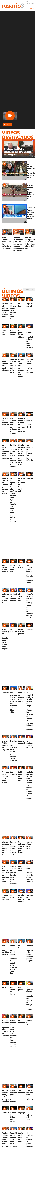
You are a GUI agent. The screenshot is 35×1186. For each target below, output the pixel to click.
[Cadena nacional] (21, 748)
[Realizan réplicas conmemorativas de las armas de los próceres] (5, 1137)
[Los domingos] (13, 782)
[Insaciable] (29, 497)
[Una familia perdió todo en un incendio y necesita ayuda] (29, 571)
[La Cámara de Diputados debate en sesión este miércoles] (29, 336)
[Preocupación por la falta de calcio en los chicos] (5, 782)
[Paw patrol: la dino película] (5, 571)
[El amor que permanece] (5, 896)
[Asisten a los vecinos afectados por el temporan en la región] (5, 308)
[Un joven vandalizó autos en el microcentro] (5, 365)
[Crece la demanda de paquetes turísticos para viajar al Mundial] (13, 872)
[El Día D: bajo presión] (21, 636)
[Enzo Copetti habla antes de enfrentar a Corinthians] (7, 240)
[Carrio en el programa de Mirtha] (21, 1137)
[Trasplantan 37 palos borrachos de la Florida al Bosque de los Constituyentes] (13, 748)
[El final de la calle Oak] (13, 571)
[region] (17, 26)
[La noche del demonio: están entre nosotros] (5, 453)
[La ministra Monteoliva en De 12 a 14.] (29, 748)
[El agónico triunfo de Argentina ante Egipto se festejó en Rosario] (29, 995)
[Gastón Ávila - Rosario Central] (21, 896)
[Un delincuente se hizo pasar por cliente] (21, 846)
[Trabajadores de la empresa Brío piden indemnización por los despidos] (29, 958)
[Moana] (5, 995)
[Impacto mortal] (29, 308)
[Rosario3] (13, 4)
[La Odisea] (21, 958)
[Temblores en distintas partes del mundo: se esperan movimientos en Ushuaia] (18, 240)
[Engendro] (29, 636)
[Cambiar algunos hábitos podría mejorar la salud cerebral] (13, 846)
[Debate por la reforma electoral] (5, 423)
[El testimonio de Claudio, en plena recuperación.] (29, 1137)
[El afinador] (21, 1031)
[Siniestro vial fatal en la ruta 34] (5, 603)
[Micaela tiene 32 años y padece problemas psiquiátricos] (5, 1093)
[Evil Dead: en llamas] (13, 995)
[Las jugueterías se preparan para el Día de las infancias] (29, 453)
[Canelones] (5, 708)
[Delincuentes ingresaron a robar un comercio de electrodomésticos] (21, 423)
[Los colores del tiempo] (29, 1114)
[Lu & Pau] (21, 308)
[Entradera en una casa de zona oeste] (21, 708)
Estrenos (7, 124)
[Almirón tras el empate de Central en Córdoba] (29, 365)
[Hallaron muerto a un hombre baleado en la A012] (13, 365)
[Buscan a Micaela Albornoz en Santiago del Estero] (5, 872)
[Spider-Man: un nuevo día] (21, 782)
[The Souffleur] (21, 1093)
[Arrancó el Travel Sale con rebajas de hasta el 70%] (21, 365)
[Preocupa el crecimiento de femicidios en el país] (21, 497)
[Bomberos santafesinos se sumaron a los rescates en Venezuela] (5, 1031)
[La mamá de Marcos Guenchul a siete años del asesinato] (29, 872)
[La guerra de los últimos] (21, 336)
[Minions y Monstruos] (29, 1031)
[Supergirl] (21, 1114)
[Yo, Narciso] (21, 571)
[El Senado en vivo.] (21, 603)
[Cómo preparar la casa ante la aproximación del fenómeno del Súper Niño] (13, 708)
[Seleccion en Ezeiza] (29, 896)
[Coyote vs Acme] (5, 336)
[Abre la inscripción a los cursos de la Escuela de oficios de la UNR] (21, 453)
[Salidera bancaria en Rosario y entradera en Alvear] (5, 497)
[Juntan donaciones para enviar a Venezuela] (13, 1093)
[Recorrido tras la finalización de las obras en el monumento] (13, 1137)
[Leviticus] (5, 1114)
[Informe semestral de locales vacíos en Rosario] (5, 846)
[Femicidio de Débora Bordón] (13, 603)
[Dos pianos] (21, 995)
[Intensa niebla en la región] (29, 846)
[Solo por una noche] (13, 336)
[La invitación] (13, 636)
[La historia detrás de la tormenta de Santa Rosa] (13, 308)
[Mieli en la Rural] (21, 872)
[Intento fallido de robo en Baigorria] (5, 748)
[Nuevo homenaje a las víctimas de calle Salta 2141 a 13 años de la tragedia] (5, 636)
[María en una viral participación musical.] (5, 958)
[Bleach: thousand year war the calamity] (29, 1093)
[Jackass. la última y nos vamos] (13, 1114)
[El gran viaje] (13, 896)
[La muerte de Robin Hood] (29, 423)
